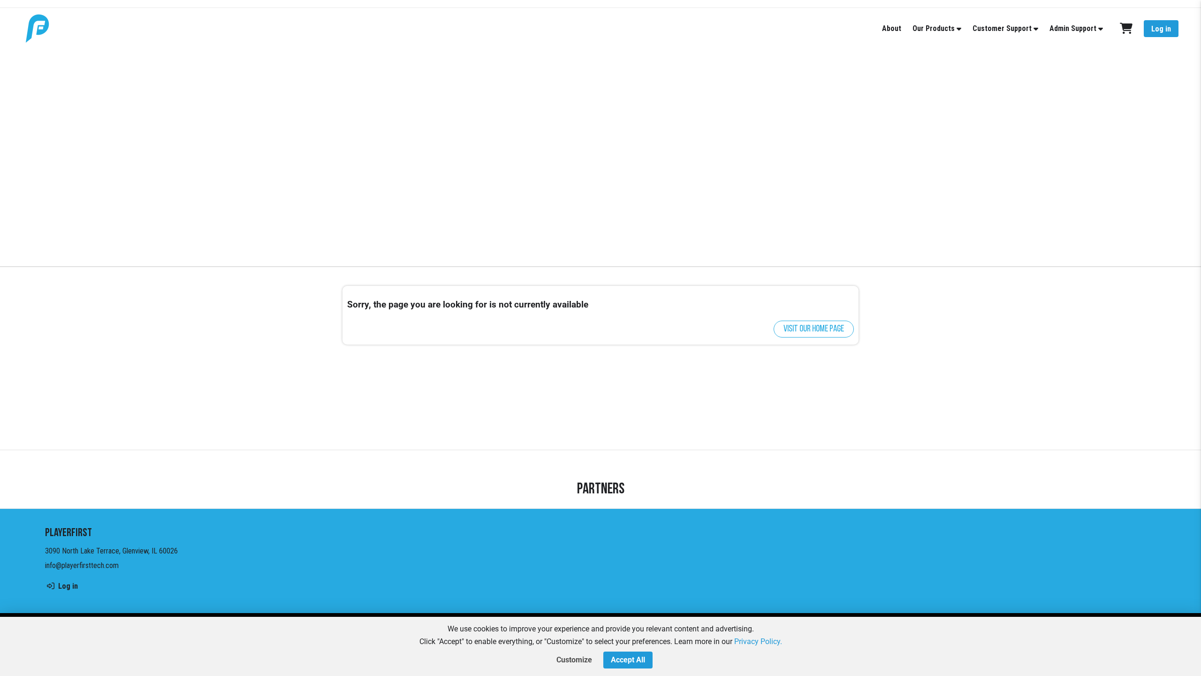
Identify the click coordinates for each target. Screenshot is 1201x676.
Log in (1161, 28)
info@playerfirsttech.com (82, 565)
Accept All (628, 659)
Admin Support (1072, 28)
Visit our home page (813, 329)
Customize (574, 659)
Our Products (933, 28)
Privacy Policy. (758, 641)
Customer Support (1002, 28)
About (891, 28)
